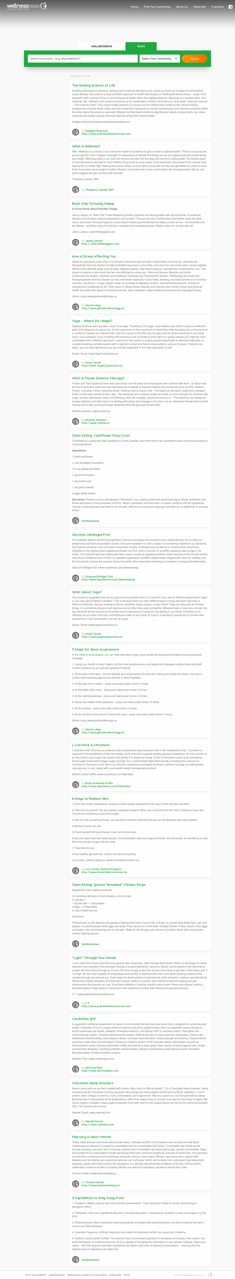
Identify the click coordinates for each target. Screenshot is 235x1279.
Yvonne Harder (94, 1182)
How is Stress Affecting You (94, 256)
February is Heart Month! (92, 1137)
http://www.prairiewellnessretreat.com (106, 133)
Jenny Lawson (94, 240)
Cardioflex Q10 (83, 1019)
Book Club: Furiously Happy (94, 203)
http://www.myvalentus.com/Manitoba (106, 786)
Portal (126, 1275)
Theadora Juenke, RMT (99, 189)
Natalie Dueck (94, 1121)
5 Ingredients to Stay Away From (98, 1198)
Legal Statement (57, 1275)
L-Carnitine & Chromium (91, 745)
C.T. (87, 1003)
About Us (182, 6)
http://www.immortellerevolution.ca (104, 872)
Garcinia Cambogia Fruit (91, 535)
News (141, 46)
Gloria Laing (93, 305)
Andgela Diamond (96, 130)
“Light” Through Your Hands (94, 958)
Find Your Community (157, 6)
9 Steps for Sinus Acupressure (95, 649)
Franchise (218, 6)
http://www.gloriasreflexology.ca (103, 308)
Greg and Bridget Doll (99, 576)
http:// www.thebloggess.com (100, 243)
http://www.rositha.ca (95, 422)
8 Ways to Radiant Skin (90, 799)
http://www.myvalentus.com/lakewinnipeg (108, 579)
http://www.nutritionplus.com (100, 1070)
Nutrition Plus (93, 1067)
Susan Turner (93, 362)
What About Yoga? (87, 592)
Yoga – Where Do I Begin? (92, 321)
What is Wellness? (86, 146)
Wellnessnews (101, 46)
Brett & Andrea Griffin (99, 783)
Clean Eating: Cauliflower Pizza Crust (101, 435)
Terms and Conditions (35, 1275)
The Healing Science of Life (93, 85)
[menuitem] (134, 7)
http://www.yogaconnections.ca (102, 636)
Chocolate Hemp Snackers (93, 1083)
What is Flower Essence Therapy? (98, 378)
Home (134, 6)
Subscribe (199, 6)
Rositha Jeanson (95, 419)
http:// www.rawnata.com (98, 1124)
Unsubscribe (115, 1275)
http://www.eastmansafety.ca (100, 1185)
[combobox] (160, 59)
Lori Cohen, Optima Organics (103, 869)
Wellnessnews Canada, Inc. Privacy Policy (87, 1275)
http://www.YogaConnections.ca (102, 365)
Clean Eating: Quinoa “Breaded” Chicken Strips (109, 885)
